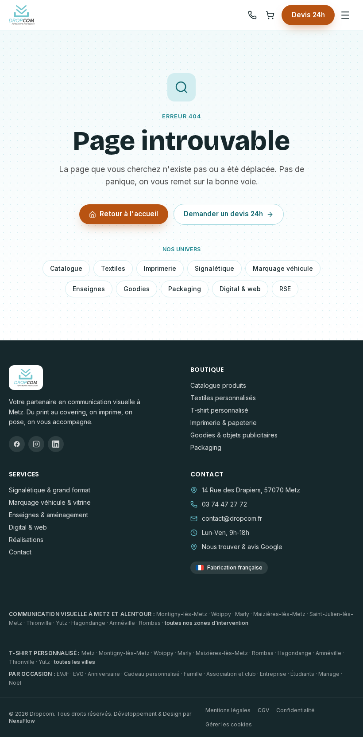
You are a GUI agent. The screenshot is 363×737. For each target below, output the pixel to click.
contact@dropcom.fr (232, 518)
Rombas (150, 623)
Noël (15, 682)
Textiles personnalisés (223, 398)
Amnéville (122, 623)
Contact (20, 552)
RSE (285, 288)
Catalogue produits (218, 385)
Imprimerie (160, 268)
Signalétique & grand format (49, 490)
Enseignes (89, 288)
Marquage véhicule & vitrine (50, 502)
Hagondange (88, 623)
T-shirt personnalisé (219, 410)
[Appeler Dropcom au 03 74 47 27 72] (252, 15)
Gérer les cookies (228, 724)
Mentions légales (228, 710)
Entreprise (273, 674)
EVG (78, 674)
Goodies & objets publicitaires (234, 435)
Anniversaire (104, 674)
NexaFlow (22, 721)
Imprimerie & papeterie (223, 422)
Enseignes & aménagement (48, 515)
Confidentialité (295, 710)
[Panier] (270, 15)
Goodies (137, 288)
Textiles (113, 268)
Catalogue (66, 268)
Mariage (329, 674)
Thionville (39, 623)
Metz (88, 653)
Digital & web (240, 288)
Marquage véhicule (283, 268)
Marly (242, 614)
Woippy (221, 614)
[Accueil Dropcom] (22, 15)
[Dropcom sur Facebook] (17, 444)
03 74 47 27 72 (224, 504)
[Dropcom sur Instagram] (36, 444)
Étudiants (302, 674)
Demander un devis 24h (223, 214)
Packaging (184, 288)
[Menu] (345, 15)
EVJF (63, 674)
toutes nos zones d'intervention (206, 623)
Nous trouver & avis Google (242, 546)
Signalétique (214, 268)
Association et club (231, 674)
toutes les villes (74, 662)
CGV (263, 710)
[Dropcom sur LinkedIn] (56, 444)
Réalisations (26, 539)
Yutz (61, 623)
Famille (193, 674)
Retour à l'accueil (129, 214)
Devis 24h (308, 15)
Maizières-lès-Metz (279, 614)
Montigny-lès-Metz (181, 614)
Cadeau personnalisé (152, 674)
